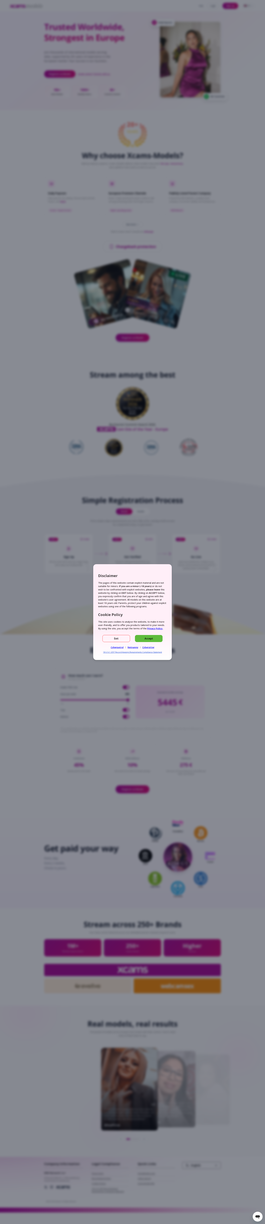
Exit (116, 638)
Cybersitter (148, 647)
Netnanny (133, 647)
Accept (149, 638)
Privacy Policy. (155, 628)
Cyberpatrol (117, 647)
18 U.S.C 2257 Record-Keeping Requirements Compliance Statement (132, 652)
